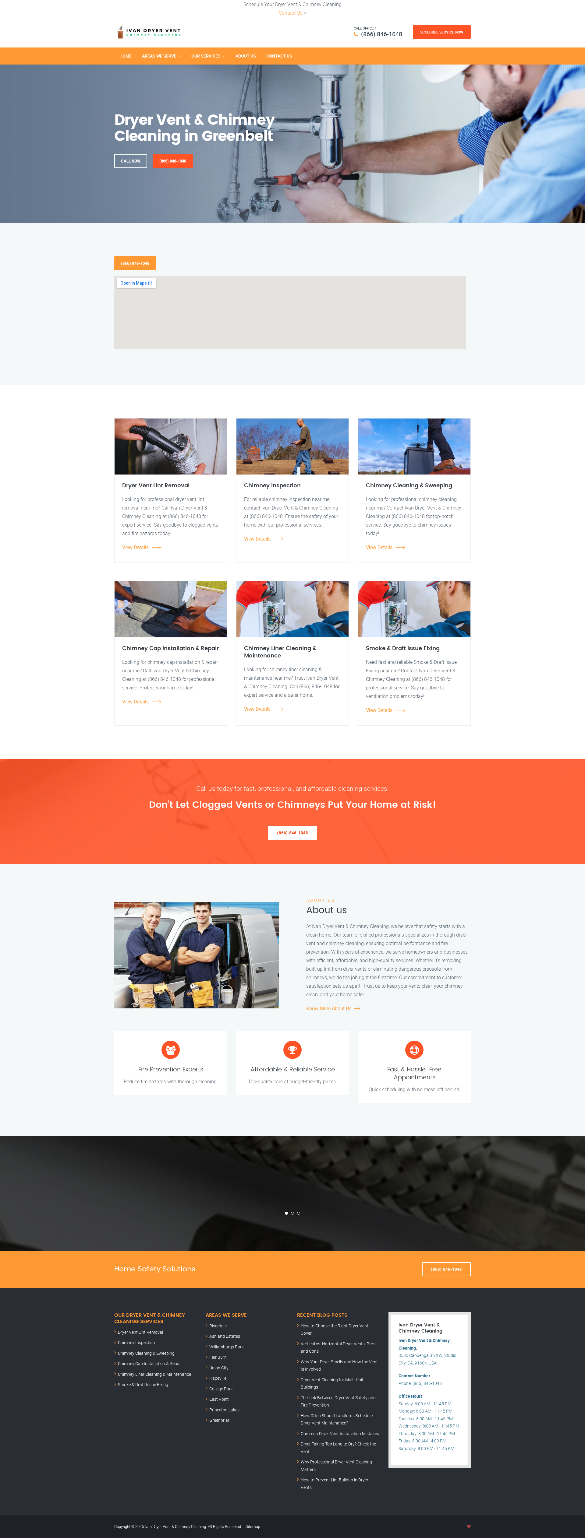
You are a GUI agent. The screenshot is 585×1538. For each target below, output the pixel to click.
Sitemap (253, 1526)
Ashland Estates (224, 1336)
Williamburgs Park (226, 1347)
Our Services (206, 56)
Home (125, 56)
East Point (219, 1399)
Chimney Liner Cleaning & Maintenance (154, 1374)
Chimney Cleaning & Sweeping (146, 1353)
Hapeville (217, 1378)
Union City (219, 1368)
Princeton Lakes (224, 1410)
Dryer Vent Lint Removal (140, 1332)
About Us (246, 56)
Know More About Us (328, 1008)
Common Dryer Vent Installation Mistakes (340, 1433)
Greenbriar (219, 1420)
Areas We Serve (159, 56)
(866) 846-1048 (381, 34)
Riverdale (218, 1326)
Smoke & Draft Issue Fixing (143, 1384)
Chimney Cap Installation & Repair (150, 1363)
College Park (221, 1389)
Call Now (130, 161)
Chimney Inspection (136, 1342)
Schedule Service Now (441, 32)
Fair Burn (218, 1357)
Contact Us (291, 12)
